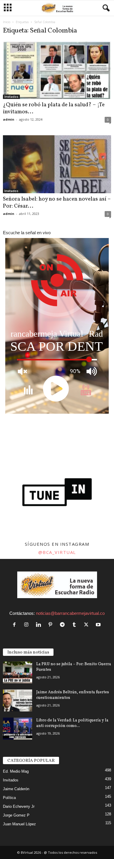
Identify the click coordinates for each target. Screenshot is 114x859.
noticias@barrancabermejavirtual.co (70, 613)
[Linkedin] (40, 624)
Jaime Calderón (16, 789)
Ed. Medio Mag (16, 771)
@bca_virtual (57, 552)
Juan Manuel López (19, 824)
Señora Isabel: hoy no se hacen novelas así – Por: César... (57, 202)
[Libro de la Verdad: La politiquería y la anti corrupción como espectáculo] (17, 729)
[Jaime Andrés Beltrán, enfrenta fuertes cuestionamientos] (17, 700)
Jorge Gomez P (16, 815)
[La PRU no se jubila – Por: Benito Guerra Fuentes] (17, 672)
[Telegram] (64, 624)
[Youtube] (99, 624)
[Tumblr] (76, 624)
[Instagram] (28, 624)
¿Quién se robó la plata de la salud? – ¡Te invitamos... (54, 108)
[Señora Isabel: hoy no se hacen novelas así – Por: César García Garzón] (57, 164)
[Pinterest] (52, 624)
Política (9, 797)
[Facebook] (16, 624)
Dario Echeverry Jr (18, 806)
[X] (88, 624)
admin (8, 119)
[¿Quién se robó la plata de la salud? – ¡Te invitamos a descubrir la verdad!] (57, 70)
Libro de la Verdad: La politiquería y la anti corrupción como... (72, 723)
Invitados (11, 97)
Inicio (6, 22)
